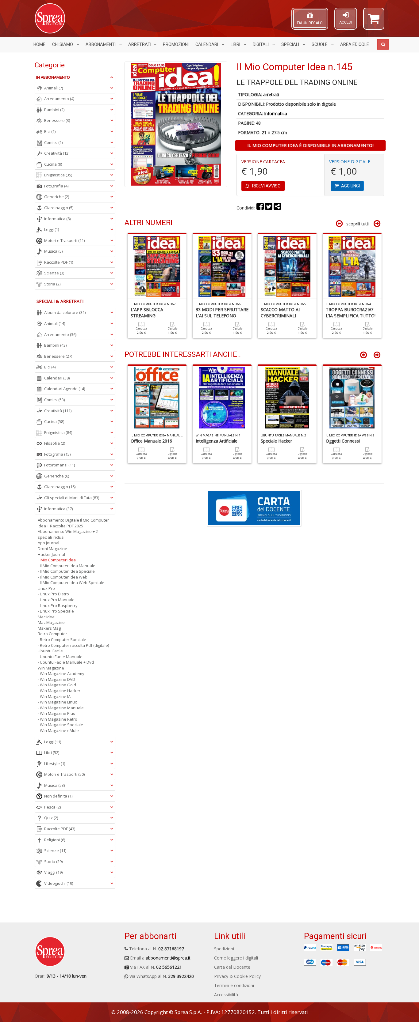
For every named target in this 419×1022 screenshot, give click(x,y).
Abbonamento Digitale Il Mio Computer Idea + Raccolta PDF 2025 (73, 523)
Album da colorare (65, 312)
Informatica (275, 113)
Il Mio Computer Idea (57, 560)
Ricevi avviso (266, 185)
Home (39, 44)
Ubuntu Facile (50, 651)
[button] (373, 21)
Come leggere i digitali (236, 958)
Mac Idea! (47, 617)
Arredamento (59, 98)
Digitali (261, 44)
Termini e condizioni (234, 985)
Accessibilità (226, 994)
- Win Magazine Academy (61, 673)
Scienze (54, 273)
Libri (236, 44)
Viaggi (53, 872)
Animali (53, 88)
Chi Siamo (63, 44)
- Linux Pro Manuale (56, 599)
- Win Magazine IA (54, 696)
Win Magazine (51, 668)
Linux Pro (46, 588)
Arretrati (139, 44)
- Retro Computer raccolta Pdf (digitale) (73, 645)
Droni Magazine (52, 548)
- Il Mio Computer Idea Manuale (66, 565)
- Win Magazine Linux (57, 702)
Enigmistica (58, 175)
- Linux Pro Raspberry (58, 605)
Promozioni (176, 44)
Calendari (207, 44)
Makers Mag (49, 628)
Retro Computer (52, 633)
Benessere (57, 120)
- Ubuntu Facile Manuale (60, 656)
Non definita (58, 796)
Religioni (54, 840)
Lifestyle (54, 763)
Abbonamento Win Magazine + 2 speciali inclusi (68, 534)
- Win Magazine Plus (56, 713)
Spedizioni (224, 949)
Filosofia (54, 443)
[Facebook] (260, 208)
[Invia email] (277, 208)
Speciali (290, 44)
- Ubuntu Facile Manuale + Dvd (66, 662)
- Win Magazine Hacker (59, 690)
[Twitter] (268, 208)
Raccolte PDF (58, 262)
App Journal (48, 542)
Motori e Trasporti (64, 240)
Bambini (54, 109)
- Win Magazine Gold (57, 685)
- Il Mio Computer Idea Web (62, 577)
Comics (53, 142)
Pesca (52, 807)
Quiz (51, 817)
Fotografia (56, 186)
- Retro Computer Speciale (62, 639)
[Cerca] (383, 44)
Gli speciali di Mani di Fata (71, 497)
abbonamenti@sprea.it (168, 958)
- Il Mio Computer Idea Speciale (66, 571)
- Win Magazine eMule (58, 730)
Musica (53, 251)
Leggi (51, 229)
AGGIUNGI (350, 185)
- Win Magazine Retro (57, 719)
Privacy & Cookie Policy (237, 976)
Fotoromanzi (59, 465)
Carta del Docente (232, 967)
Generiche (56, 196)
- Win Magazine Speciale (60, 724)
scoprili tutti (357, 224)
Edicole (354, 44)
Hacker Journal (51, 554)
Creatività (56, 153)
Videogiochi (58, 883)
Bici (50, 131)
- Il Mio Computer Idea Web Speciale (71, 582)
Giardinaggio (58, 207)
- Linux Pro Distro (53, 594)
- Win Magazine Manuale (61, 708)
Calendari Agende (64, 388)
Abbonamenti (101, 44)
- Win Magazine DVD (56, 679)
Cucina (53, 164)
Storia (52, 284)
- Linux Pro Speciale (56, 611)
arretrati (271, 94)
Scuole (320, 44)
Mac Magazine (51, 622)
